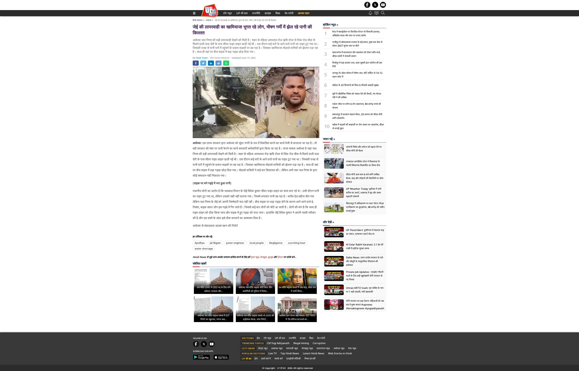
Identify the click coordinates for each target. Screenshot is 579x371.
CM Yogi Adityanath (278, 343)
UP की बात (241, 13)
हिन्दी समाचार (197, 20)
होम (258, 338)
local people (257, 243)
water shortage (204, 248)
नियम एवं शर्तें (309, 358)
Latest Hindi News (313, 353)
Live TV (272, 353)
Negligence (276, 243)
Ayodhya (199, 243)
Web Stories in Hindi (340, 353)
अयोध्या (208, 20)
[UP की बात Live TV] (377, 13)
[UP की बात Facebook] (367, 7)
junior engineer (235, 243)
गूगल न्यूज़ (255, 257)
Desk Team (202, 57)
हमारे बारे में (266, 358)
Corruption (319, 343)
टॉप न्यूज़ (227, 13)
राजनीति (255, 13)
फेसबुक (263, 257)
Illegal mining (301, 343)
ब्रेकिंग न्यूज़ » (330, 24)
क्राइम (267, 13)
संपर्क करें (278, 358)
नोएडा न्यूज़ (262, 348)
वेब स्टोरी (288, 13)
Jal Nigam (215, 243)
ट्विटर (280, 257)
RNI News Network (220, 57)
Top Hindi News (289, 353)
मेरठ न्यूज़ (352, 348)
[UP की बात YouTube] (383, 7)
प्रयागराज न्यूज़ (323, 348)
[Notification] (370, 14)
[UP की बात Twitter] (375, 7)
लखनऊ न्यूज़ (276, 348)
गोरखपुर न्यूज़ (307, 348)
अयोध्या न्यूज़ (339, 348)
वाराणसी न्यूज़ (292, 348)
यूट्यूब (271, 257)
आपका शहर (303, 13)
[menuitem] (227, 13)
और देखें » (328, 222)
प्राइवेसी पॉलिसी (293, 358)
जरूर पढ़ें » (329, 139)
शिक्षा (277, 13)
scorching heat (296, 243)
